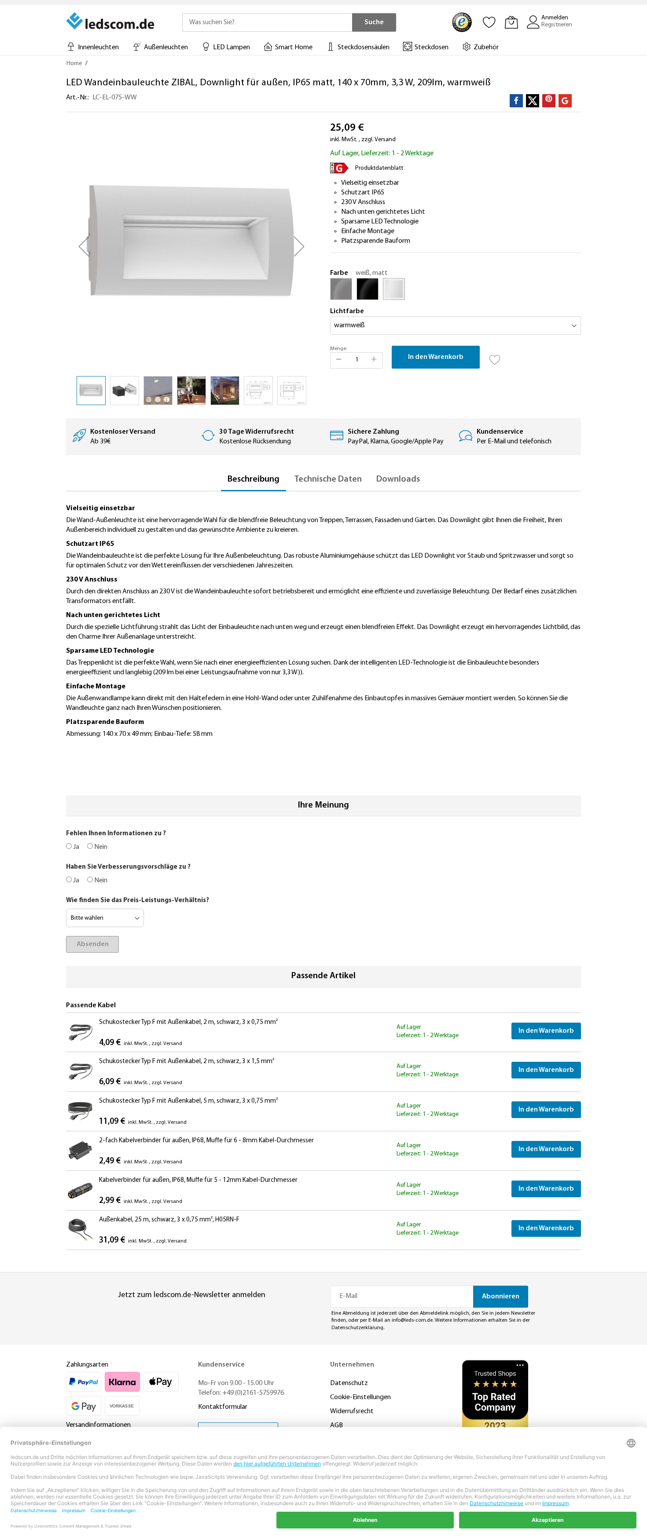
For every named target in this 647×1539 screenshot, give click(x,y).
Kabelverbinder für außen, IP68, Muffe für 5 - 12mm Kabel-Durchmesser (198, 1180)
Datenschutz (349, 1383)
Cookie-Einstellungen (360, 1397)
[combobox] (267, 22)
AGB (336, 1425)
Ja (75, 847)
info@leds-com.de (412, 1320)
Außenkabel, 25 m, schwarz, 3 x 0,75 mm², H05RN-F (169, 1220)
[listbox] (455, 291)
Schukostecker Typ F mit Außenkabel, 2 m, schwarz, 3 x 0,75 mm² (188, 1022)
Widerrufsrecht (352, 1411)
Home (74, 63)
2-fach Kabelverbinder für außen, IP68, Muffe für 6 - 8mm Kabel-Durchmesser (206, 1140)
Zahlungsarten (87, 1364)
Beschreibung (253, 479)
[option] (341, 289)
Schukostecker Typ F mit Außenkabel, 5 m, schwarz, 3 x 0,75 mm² (188, 1101)
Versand (385, 139)
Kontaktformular (222, 1407)
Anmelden (554, 18)
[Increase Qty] (374, 360)
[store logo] (111, 20)
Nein (100, 847)
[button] (83, 246)
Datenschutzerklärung (357, 1328)
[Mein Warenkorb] (511, 22)
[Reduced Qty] (339, 360)
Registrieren (556, 25)
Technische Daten (328, 479)
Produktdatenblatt (379, 168)
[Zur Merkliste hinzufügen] (495, 357)
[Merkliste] (489, 22)
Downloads (398, 479)
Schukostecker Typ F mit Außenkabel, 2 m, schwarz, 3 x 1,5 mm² (186, 1061)
